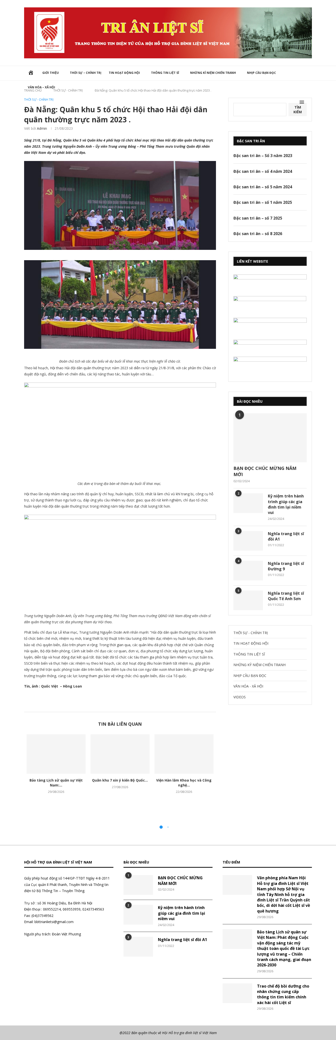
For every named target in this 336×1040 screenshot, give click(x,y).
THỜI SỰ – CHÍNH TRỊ (85, 73)
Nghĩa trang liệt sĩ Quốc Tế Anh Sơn (286, 596)
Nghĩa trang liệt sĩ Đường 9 (286, 566)
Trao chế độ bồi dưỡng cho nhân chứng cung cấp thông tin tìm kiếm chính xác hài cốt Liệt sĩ (283, 994)
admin (42, 128)
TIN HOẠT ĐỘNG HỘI (124, 73)
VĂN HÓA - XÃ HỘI (248, 686)
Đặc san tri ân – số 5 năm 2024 (262, 187)
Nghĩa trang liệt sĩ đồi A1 (286, 536)
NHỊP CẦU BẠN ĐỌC (261, 73)
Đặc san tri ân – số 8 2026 (257, 233)
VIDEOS (239, 697)
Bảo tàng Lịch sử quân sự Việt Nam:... (56, 782)
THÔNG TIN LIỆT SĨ (165, 73)
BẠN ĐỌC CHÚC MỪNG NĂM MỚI (264, 471)
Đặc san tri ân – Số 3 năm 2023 (262, 155)
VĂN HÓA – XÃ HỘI (41, 87)
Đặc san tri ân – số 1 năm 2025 (262, 202)
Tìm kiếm (297, 109)
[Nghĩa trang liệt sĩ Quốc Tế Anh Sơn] (248, 600)
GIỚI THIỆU (50, 73)
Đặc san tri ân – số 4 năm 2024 (262, 171)
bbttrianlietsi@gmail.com (54, 921)
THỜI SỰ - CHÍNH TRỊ (39, 100)
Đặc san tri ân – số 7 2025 (257, 218)
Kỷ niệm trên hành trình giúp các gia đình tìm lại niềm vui (286, 504)
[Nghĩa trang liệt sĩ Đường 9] (248, 570)
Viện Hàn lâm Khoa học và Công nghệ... (184, 782)
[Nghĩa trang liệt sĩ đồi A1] (248, 541)
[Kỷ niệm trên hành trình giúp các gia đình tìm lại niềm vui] (248, 503)
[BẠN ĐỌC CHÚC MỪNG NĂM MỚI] (270, 437)
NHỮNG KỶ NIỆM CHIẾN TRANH (259, 664)
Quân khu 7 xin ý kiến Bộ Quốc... (120, 780)
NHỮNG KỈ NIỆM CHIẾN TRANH (213, 73)
